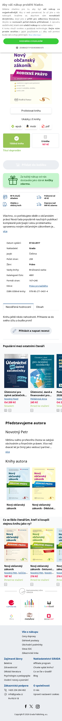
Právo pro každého (38, 285)
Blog (35, 675)
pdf (48, 126)
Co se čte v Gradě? (42, 671)
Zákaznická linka (30, 653)
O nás (36, 690)
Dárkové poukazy (30, 640)
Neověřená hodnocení (18, 307)
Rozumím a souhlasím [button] (31, 41)
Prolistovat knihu (31, 110)
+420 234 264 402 (17, 690)
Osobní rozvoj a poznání (16, 679)
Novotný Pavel (11, 398)
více (5, 231)
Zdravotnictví (10, 667)
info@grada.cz (15, 694)
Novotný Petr (16, 431)
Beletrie (8, 663)
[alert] (31, 26)
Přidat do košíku (34, 165)
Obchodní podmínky (32, 644)
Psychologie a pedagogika (17, 675)
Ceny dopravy (29, 636)
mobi (33, 126)
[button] (31, 47)
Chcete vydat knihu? (43, 667)
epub (18, 126)
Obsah (40, 307)
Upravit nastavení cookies (46, 694)
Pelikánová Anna (38, 398)
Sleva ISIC (27, 648)
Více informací (35, 35)
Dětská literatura (12, 671)
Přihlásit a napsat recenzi (34, 330)
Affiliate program (42, 663)
